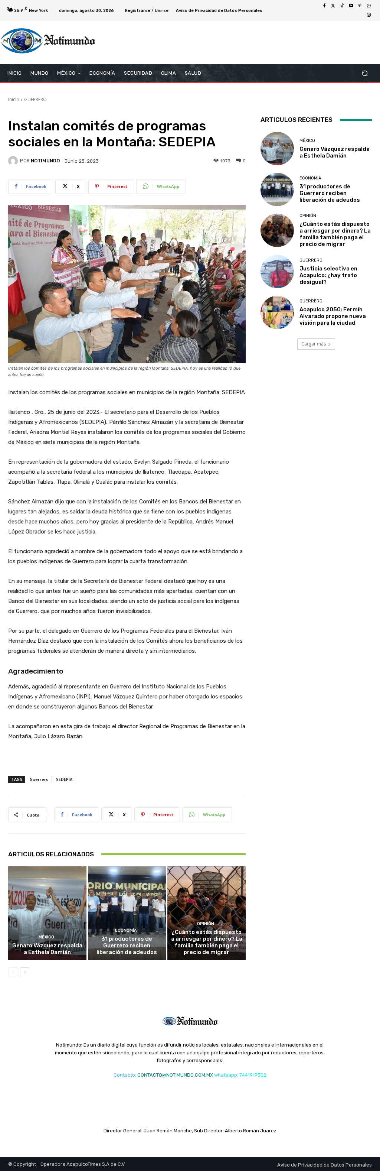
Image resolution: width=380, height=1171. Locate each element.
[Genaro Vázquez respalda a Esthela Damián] (47, 913)
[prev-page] (12, 972)
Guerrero (39, 779)
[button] (364, 73)
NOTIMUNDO (45, 160)
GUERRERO (35, 99)
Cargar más (313, 344)
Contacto (124, 1075)
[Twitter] (333, 5)
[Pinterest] (360, 5)
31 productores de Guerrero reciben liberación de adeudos (126, 945)
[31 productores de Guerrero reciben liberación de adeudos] (127, 913)
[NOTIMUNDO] (14, 161)
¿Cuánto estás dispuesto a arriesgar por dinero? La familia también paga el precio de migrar (206, 942)
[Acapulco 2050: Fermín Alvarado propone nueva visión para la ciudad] (277, 312)
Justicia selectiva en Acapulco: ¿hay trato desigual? (328, 275)
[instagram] (368, 14)
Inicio (13, 99)
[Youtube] (351, 5)
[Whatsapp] (368, 5)
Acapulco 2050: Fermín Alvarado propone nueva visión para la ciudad (332, 316)
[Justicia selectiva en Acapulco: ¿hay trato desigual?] (277, 271)
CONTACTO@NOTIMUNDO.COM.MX (175, 1075)
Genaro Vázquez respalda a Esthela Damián (47, 949)
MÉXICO (46, 937)
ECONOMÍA (126, 930)
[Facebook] (324, 5)
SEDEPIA (64, 779)
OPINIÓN (205, 924)
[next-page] (24, 972)
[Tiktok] (342, 5)
